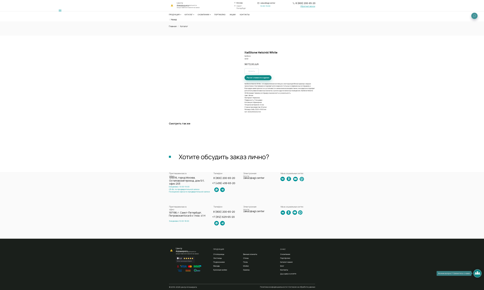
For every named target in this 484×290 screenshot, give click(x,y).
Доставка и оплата (288, 273)
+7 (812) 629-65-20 (223, 217)
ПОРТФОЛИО (219, 14)
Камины (246, 270)
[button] (308, 6)
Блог (282, 266)
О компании (285, 254)
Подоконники (219, 262)
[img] (60, 11)
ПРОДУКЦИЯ (174, 14)
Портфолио (285, 258)
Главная (173, 26)
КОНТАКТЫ (244, 14)
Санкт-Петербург (241, 7)
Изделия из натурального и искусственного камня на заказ (188, 6)
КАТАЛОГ (189, 14)
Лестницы (217, 258)
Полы (245, 262)
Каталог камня (286, 262)
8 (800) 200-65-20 (305, 3)
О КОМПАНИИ (203, 14)
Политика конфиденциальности (273, 287)
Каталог (184, 26)
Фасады (216, 266)
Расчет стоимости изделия (258, 78)
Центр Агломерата (182, 250)
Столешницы (218, 254)
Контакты (284, 270)
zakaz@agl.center (267, 3)
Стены (246, 258)
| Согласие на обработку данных (301, 287)
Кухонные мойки (220, 270)
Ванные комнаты (250, 254)
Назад (174, 19)
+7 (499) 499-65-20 (223, 183)
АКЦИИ (233, 14)
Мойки (246, 266)
